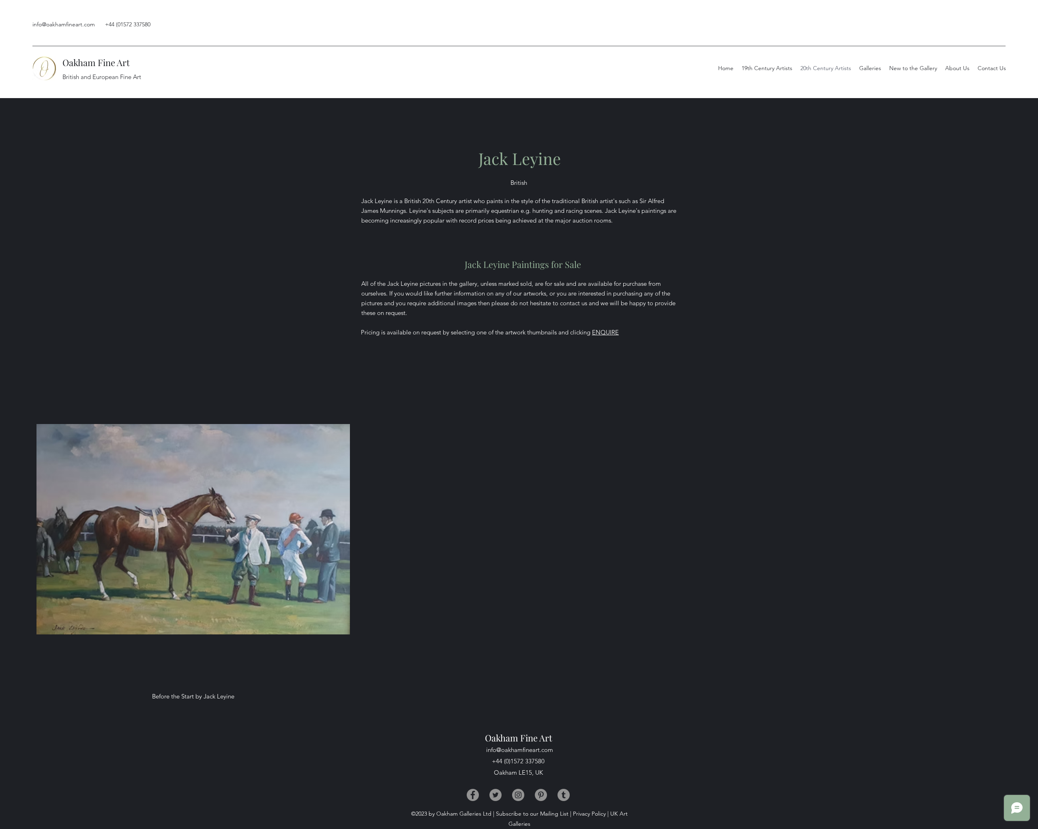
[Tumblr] (564, 795)
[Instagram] (518, 795)
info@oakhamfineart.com (63, 24)
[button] (957, 68)
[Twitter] (495, 795)
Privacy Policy (589, 813)
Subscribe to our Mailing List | (533, 813)
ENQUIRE (605, 332)
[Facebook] (473, 795)
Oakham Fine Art (96, 62)
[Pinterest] (541, 795)
